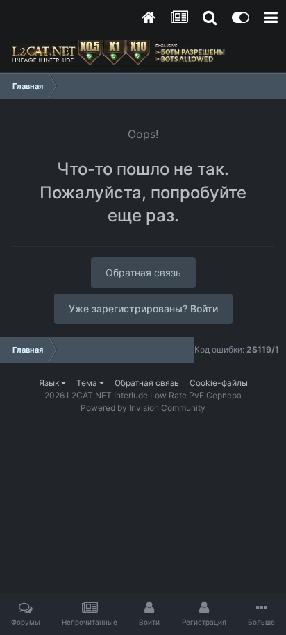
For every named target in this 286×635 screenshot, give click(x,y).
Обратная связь (143, 272)
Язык (50, 383)
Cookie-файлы (219, 383)
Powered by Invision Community (143, 408)
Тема (87, 383)
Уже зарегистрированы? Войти (143, 308)
